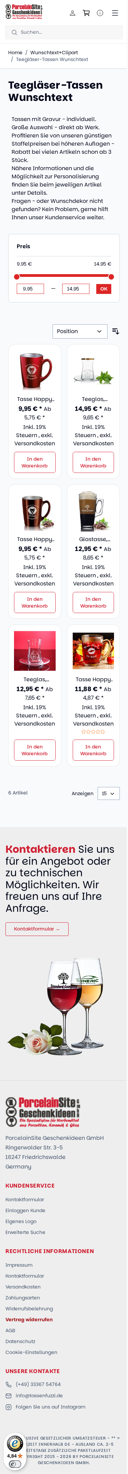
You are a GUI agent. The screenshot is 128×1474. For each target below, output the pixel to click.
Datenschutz (20, 1341)
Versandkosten (34, 443)
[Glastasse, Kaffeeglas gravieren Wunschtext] (93, 511)
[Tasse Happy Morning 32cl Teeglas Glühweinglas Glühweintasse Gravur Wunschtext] (93, 651)
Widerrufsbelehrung (29, 1308)
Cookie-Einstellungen (31, 1352)
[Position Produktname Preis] (80, 331)
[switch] (15, 1464)
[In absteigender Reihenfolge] (116, 331)
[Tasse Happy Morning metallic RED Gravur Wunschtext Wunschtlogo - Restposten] (35, 370)
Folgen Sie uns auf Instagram (50, 1406)
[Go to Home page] (24, 11)
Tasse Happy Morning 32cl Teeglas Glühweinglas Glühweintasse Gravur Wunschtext (93, 679)
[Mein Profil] (73, 13)
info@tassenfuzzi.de (39, 1395)
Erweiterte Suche (25, 1232)
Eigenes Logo (21, 1221)
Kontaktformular (24, 1199)
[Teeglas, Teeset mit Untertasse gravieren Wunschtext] (35, 651)
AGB (10, 1330)
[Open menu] (115, 12)
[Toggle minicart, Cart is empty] (86, 13)
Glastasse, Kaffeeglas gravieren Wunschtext (93, 539)
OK (103, 288)
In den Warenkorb (35, 462)
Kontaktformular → (37, 928)
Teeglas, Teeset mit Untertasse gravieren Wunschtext (35, 679)
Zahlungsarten (22, 1297)
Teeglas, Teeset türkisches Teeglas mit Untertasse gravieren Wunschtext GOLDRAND (93, 399)
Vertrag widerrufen (29, 1319)
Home (15, 52)
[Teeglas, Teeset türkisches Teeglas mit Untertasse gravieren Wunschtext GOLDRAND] (93, 370)
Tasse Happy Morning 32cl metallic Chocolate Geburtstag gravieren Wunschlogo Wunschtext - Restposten (34, 539)
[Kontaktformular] (100, 13)
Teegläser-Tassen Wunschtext (52, 59)
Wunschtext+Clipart (54, 52)
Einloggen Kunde (25, 1210)
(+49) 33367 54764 (38, 1384)
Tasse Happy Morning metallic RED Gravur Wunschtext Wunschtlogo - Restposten (35, 399)
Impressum (18, 1265)
